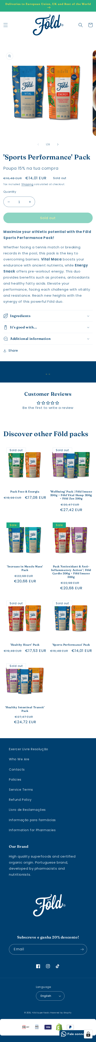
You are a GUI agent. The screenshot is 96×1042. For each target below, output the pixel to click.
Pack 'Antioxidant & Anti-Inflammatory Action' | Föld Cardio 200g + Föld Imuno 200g (71, 572)
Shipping (27, 184)
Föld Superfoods (41, 1012)
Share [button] (13, 350)
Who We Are (19, 759)
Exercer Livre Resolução (28, 749)
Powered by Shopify (61, 1012)
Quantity (9, 192)
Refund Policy (20, 799)
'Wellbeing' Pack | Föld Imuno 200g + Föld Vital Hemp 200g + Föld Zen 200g (71, 495)
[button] (5, 25)
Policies (15, 779)
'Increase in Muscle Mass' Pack (25, 568)
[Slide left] (38, 144)
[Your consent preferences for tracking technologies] (88, 1034)
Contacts (17, 769)
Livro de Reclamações (27, 809)
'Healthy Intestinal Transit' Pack (25, 709)
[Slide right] (58, 144)
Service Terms (21, 789)
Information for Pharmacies (32, 830)
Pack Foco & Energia (24, 491)
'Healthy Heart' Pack (25, 644)
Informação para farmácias (32, 820)
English (46, 996)
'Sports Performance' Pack (71, 644)
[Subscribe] (82, 949)
